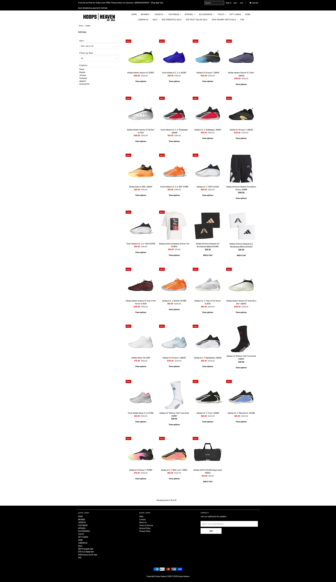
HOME (134, 14)
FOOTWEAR (174, 14)
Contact (142, 519)
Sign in (229, 3)
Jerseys (82, 75)
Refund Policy (145, 528)
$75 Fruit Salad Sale (197, 19)
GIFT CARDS (235, 14)
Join (235, 3)
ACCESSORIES (205, 14)
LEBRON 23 (143, 19)
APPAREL (189, 14)
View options (140, 81)
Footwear (83, 78)
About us (143, 522)
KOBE (247, 14)
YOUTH (221, 14)
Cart (254, 3)
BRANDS (145, 14)
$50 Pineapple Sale (172, 19)
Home (81, 26)
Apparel (82, 81)
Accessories (84, 84)
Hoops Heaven (184, 576)
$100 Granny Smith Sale (224, 19)
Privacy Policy (144, 531)
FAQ (242, 19)
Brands (82, 72)
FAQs (141, 516)
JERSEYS (158, 14)
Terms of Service (146, 525)
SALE (155, 19)
